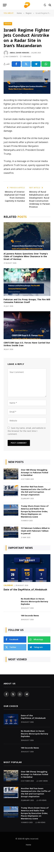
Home (28, 845)
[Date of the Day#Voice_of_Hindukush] (27, 568)
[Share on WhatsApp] (46, 64)
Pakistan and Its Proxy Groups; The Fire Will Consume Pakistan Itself (27, 301)
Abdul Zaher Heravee (19, 52)
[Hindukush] (27, 5)
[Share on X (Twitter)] (26, 64)
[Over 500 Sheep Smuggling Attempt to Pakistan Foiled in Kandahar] (11, 473)
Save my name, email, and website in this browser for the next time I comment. (27, 431)
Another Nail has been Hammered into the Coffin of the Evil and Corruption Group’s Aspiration (35, 490)
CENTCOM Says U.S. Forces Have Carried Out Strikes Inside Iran (27, 344)
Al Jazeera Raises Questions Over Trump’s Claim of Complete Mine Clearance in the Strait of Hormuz (26, 256)
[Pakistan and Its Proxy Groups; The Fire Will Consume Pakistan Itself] (27, 282)
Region (8, 23)
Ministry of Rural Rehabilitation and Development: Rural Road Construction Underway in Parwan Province (39, 199)
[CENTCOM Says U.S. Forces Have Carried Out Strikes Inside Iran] (27, 325)
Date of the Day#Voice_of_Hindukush (25, 589)
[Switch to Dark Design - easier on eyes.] (45, 5)
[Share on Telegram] (36, 64)
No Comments (12, 56)
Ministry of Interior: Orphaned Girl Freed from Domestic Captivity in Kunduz (14, 196)
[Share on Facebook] (16, 64)
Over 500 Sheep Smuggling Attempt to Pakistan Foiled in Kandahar (34, 472)
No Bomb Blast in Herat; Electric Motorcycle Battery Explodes (34, 601)
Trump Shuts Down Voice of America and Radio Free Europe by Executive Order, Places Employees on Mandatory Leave (35, 511)
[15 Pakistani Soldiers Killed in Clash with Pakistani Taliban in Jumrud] (11, 532)
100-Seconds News (30, 615)
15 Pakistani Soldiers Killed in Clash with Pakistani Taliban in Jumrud (35, 530)
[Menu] (5, 5)
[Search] (49, 5)
